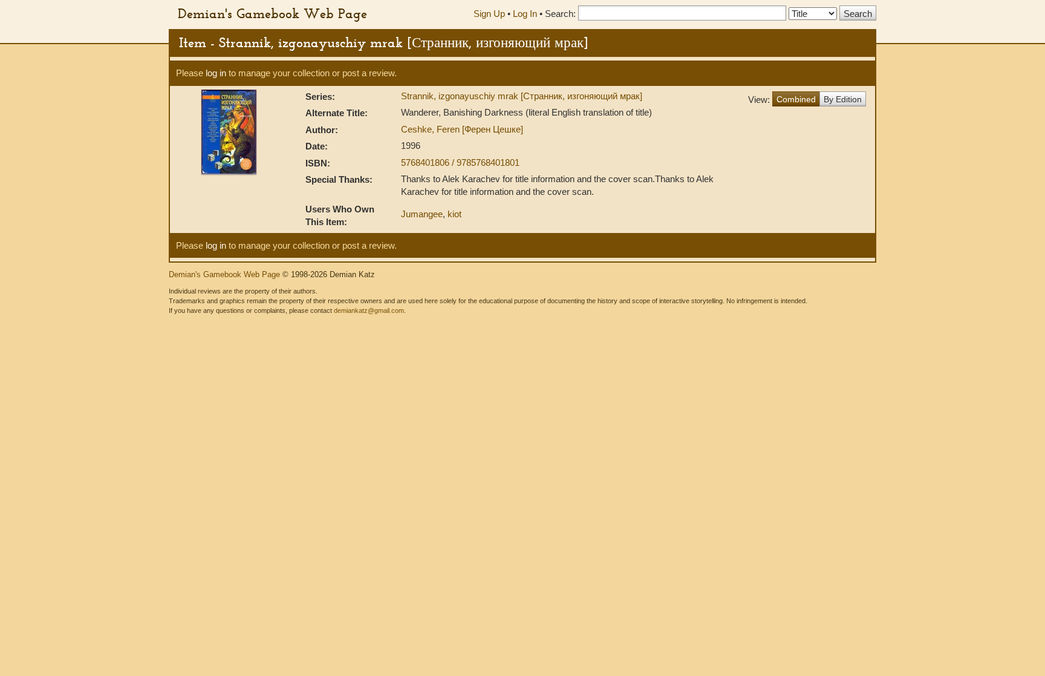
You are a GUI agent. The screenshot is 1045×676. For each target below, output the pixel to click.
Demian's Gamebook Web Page (272, 13)
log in (216, 73)
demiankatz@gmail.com (369, 310)
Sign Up (489, 13)
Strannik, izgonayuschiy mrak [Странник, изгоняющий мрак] (521, 96)
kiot (454, 214)
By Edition (843, 99)
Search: (560, 13)
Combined (796, 99)
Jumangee (422, 214)
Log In (525, 13)
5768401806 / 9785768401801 (460, 162)
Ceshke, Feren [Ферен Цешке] (462, 129)
